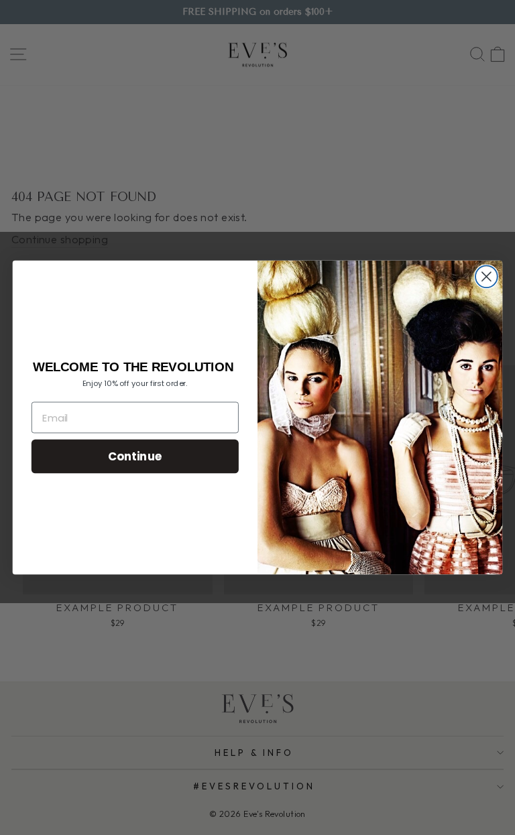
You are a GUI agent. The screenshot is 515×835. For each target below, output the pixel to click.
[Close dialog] (486, 276)
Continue (135, 456)
